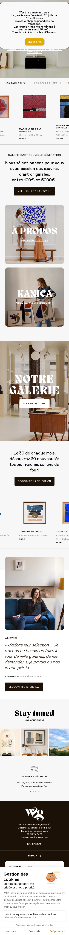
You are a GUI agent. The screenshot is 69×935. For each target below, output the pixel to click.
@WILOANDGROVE (34, 720)
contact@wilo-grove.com (34, 837)
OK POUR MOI (35, 42)
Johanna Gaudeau (30, 532)
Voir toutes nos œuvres (34, 191)
